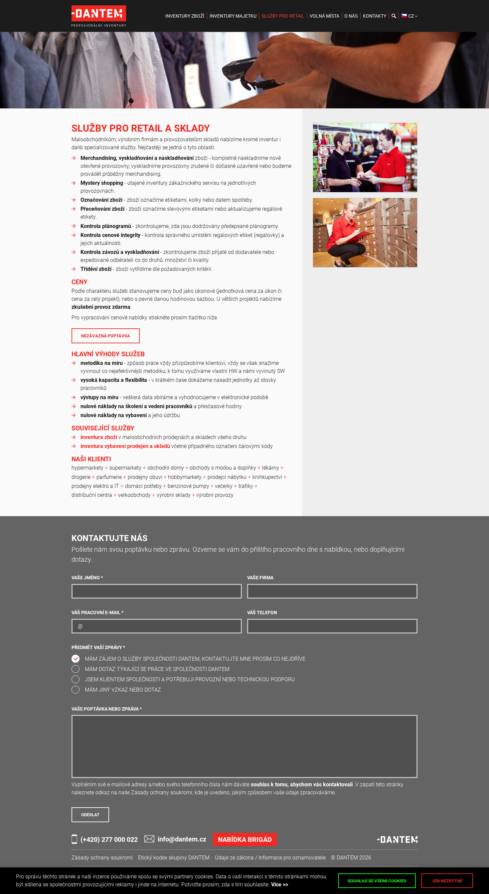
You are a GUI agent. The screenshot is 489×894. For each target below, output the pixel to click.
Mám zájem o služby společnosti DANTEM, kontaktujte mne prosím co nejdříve (195, 659)
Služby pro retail (282, 16)
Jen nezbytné (447, 880)
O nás (351, 16)
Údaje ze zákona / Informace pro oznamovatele (270, 857)
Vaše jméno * (87, 578)
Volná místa (324, 16)
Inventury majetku (233, 16)
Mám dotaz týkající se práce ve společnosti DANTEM (157, 669)
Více (276, 884)
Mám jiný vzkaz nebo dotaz (123, 690)
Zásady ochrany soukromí (102, 857)
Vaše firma (260, 578)
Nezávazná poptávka (105, 335)
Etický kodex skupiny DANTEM (174, 857)
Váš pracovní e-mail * (97, 612)
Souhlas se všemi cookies (377, 880)
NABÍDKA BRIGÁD (245, 839)
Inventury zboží (184, 16)
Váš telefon (262, 612)
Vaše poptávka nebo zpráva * (107, 709)
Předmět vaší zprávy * (98, 647)
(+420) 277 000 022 (109, 839)
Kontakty (374, 16)
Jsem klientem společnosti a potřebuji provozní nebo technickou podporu (190, 679)
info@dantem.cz (182, 839)
